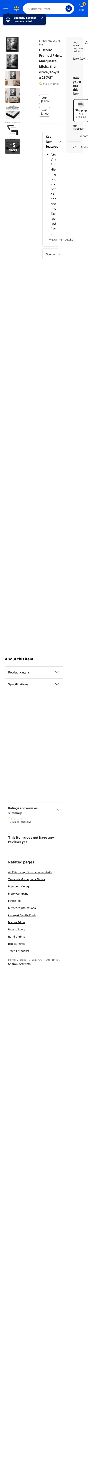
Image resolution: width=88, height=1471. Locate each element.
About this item (19, 659)
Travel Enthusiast (18, 950)
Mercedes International (22, 907)
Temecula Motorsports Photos (26, 879)
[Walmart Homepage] (16, 8)
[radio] (44, 99)
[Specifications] (57, 684)
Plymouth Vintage (19, 886)
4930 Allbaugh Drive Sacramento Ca (30, 872)
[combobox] (48, 8)
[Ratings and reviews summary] (57, 808)
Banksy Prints (16, 943)
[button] (51, 141)
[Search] (68, 8)
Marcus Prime (16, 922)
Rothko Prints (16, 936)
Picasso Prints (16, 929)
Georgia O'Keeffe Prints (22, 915)
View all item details (61, 239)
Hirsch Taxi (14, 900)
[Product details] (57, 672)
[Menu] (6, 8)
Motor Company (18, 893)
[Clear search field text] (63, 8)
